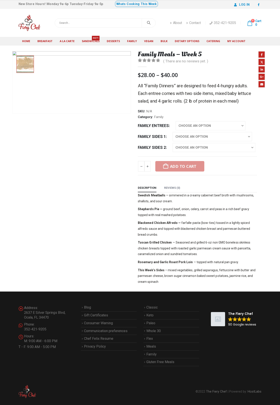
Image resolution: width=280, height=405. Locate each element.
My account (236, 41)
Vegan (148, 41)
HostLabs (254, 391)
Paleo (150, 323)
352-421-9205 (225, 23)
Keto (150, 315)
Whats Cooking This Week (136, 4)
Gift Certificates (96, 315)
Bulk (164, 41)
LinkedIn (261, 69)
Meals (151, 346)
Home (26, 41)
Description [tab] (147, 187)
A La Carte (67, 41)
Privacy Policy (95, 346)
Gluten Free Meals (160, 362)
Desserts (113, 41)
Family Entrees (153, 125)
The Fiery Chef (216, 391)
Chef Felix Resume (98, 338)
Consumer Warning (98, 323)
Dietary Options (187, 41)
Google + (261, 76)
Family (132, 41)
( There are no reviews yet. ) (185, 61)
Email (261, 84)
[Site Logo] (29, 23)
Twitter (261, 61)
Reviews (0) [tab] (172, 187)
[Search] (149, 23)
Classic (152, 307)
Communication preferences (106, 331)
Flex (149, 338)
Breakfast (44, 41)
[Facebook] (258, 4)
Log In (244, 4)
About (177, 23)
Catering (213, 41)
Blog (87, 307)
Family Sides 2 (152, 147)
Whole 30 (153, 331)
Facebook (261, 54)
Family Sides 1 (152, 136)
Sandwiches (91, 40)
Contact (195, 23)
